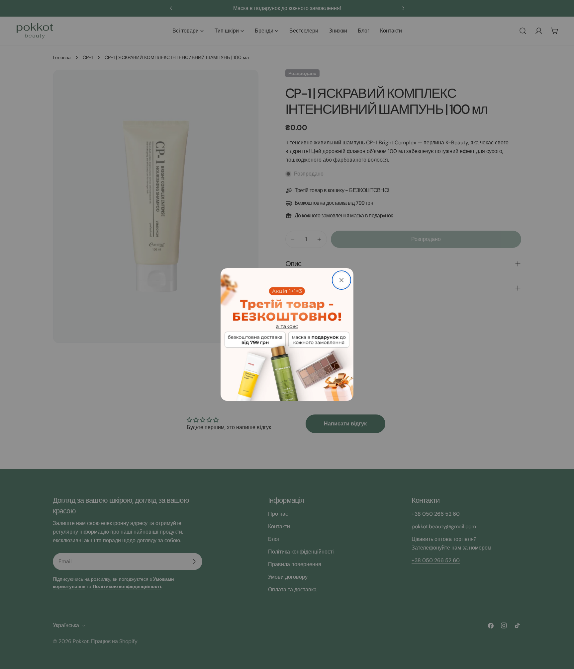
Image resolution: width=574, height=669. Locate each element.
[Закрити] (341, 280)
